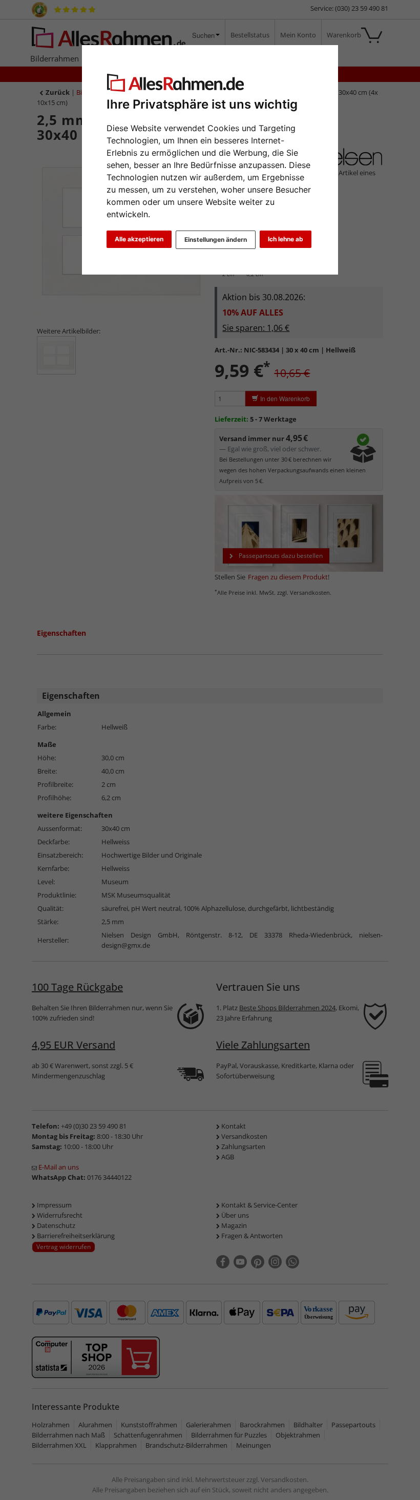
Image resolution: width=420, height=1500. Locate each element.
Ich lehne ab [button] (285, 239)
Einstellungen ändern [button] (215, 239)
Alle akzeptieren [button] (139, 239)
